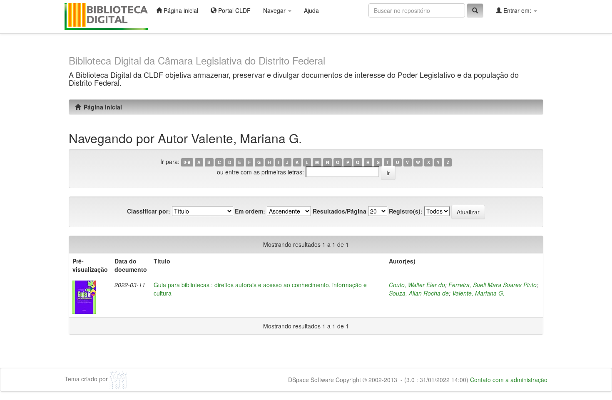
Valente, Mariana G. (478, 293)
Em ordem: (250, 211)
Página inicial (180, 10)
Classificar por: (148, 211)
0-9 (187, 162)
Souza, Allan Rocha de (419, 293)
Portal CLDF (233, 10)
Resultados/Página (339, 211)
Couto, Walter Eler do (417, 285)
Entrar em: (517, 10)
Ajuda (311, 10)
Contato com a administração (508, 379)
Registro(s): (406, 211)
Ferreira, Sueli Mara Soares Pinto (492, 285)
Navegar (275, 10)
